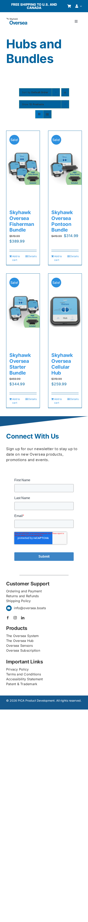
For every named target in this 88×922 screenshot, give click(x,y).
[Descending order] (65, 92)
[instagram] (15, 617)
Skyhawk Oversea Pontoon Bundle (62, 221)
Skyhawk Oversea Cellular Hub (62, 364)
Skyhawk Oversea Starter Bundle (20, 364)
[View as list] (47, 114)
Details (32, 256)
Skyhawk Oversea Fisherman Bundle (21, 221)
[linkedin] (22, 617)
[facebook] (7, 617)
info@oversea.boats (30, 608)
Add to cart (16, 258)
